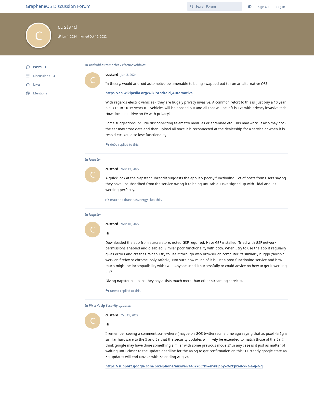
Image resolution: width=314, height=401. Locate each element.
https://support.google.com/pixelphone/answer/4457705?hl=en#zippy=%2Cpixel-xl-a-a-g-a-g (184, 366)
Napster (95, 159)
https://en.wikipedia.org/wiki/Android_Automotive (149, 93)
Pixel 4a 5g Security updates (110, 305)
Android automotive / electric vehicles (117, 65)
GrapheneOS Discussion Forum (58, 6)
